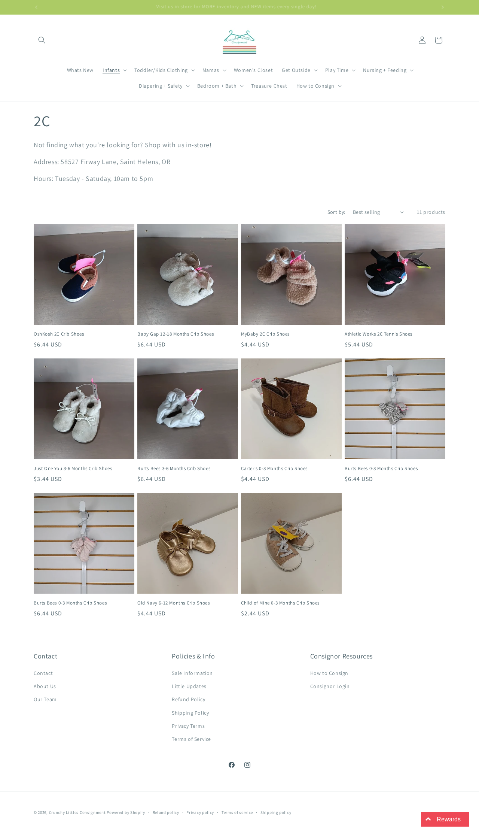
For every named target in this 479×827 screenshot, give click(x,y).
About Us (45, 686)
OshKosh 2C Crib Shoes (59, 334)
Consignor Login (330, 686)
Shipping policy (276, 812)
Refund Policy (188, 699)
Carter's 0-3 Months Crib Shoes (274, 469)
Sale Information (192, 673)
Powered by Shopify (126, 812)
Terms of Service (191, 739)
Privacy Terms (188, 726)
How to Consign (329, 673)
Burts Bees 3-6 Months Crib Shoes (173, 469)
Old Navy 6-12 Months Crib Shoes (173, 603)
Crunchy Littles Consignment (77, 812)
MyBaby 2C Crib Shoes (265, 334)
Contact (43, 673)
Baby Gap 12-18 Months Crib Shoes (175, 334)
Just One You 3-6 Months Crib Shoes (73, 469)
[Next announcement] (442, 7)
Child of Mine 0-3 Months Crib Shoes (280, 603)
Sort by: (336, 212)
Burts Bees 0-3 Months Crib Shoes (381, 469)
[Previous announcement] (36, 7)
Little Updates (189, 686)
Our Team (45, 699)
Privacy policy (200, 812)
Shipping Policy (190, 712)
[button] (42, 40)
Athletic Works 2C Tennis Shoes (378, 334)
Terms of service (237, 812)
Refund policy (166, 812)
